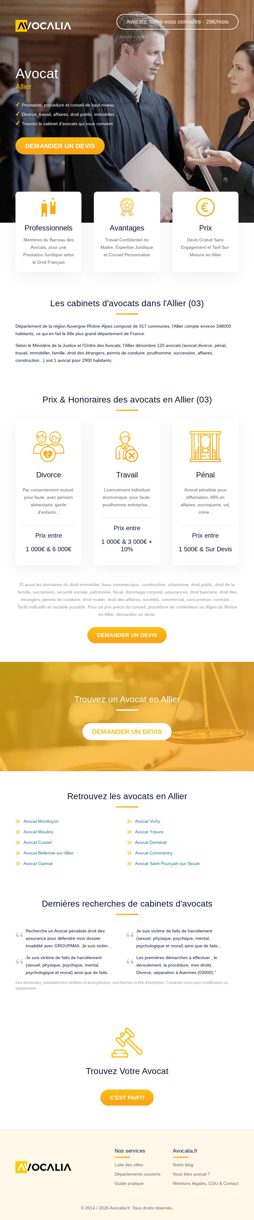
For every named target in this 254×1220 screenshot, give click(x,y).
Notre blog (183, 1164)
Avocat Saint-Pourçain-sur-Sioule (167, 863)
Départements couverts (137, 1174)
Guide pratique (129, 1183)
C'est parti (127, 1098)
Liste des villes (129, 1164)
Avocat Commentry (154, 852)
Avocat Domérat (151, 842)
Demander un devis (60, 145)
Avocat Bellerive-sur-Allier (49, 852)
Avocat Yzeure (149, 831)
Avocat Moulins (38, 831)
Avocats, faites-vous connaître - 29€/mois (177, 22)
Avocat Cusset (38, 842)
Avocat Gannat (38, 863)
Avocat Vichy (147, 821)
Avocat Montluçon (41, 821)
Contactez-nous (179, 983)
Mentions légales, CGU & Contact (206, 1183)
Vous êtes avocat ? (191, 1174)
